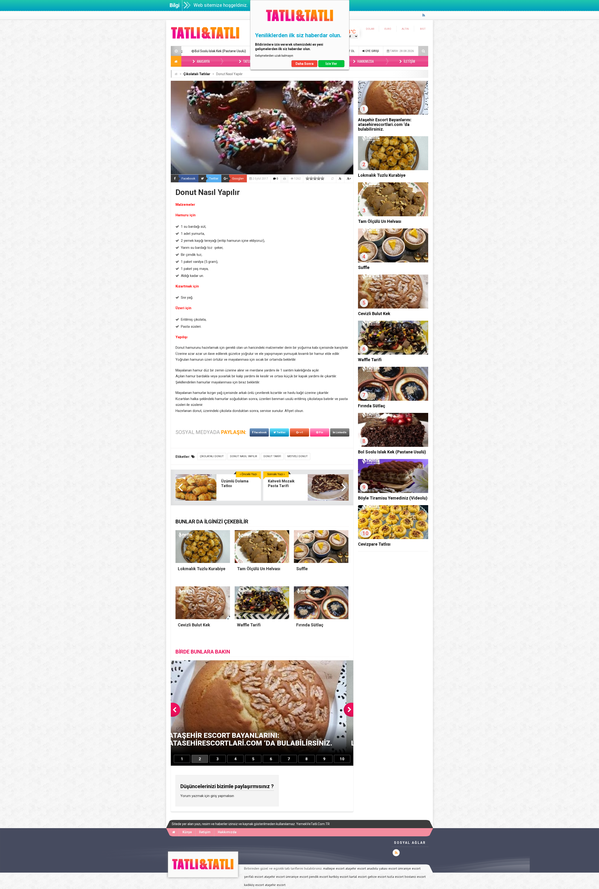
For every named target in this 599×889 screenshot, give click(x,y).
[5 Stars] (322, 178)
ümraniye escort (409, 868)
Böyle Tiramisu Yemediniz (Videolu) (196, 51)
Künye (187, 832)
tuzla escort (395, 876)
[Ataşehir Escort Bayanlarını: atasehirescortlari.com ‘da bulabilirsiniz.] (393, 113)
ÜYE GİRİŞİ (372, 51)
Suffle (363, 267)
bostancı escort (415, 876)
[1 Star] (307, 178)
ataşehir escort (355, 868)
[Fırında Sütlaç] (393, 399)
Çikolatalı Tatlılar (196, 74)
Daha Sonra (305, 64)
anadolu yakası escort (382, 868)
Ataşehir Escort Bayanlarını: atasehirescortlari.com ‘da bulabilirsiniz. (385, 124)
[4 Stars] (319, 178)
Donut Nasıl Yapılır (243, 456)
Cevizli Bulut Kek (374, 313)
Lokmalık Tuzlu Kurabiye (381, 175)
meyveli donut (297, 456)
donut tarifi (272, 456)
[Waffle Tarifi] (393, 353)
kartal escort (358, 876)
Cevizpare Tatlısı (374, 544)
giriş (214, 796)
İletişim (409, 61)
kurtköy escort (338, 876)
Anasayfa (203, 61)
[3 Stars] (315, 178)
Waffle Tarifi (370, 359)
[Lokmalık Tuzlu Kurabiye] (393, 169)
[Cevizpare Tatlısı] (393, 538)
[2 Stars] (311, 178)
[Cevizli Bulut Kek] (393, 307)
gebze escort (377, 876)
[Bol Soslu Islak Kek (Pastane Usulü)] (393, 446)
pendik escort (318, 876)
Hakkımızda (365, 61)
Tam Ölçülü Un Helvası (379, 221)
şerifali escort (253, 876)
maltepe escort (333, 868)
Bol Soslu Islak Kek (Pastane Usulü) (392, 451)
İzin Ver (331, 64)
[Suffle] (393, 261)
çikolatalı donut (212, 456)
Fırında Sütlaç (371, 405)
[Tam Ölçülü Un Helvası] (393, 215)
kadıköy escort (254, 885)
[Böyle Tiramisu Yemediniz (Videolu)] (393, 492)
